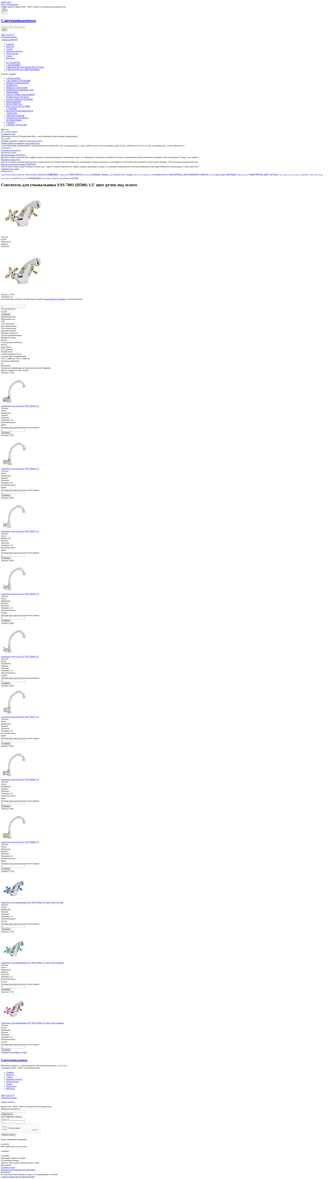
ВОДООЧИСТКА (14, 104)
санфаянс (52, 174)
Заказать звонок (8, 1135)
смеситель (76, 174)
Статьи (9, 49)
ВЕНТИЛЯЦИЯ (13, 102)
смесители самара (123, 174)
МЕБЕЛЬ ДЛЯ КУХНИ (16, 88)
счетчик (320, 175)
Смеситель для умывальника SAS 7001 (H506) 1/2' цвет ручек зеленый (32, 963)
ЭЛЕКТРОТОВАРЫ (15, 116)
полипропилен (159, 174)
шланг (75, 178)
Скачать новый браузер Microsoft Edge (18, 1177)
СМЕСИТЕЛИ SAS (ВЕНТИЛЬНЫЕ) (23, 69)
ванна (111, 175)
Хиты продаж (12, 53)
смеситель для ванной (183, 174)
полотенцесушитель (15, 174)
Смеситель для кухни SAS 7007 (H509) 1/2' (20, 656)
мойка (285, 175)
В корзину (6, 314)
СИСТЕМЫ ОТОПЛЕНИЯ (18, 81)
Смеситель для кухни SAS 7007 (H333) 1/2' (20, 406)
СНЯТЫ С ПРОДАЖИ (16, 125)
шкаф (12, 178)
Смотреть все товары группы (14, 1052)
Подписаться (7, 1114)
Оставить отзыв (8, 1167)
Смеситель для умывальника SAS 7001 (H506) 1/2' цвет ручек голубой (32, 902)
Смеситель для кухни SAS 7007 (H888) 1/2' (20, 842)
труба (17, 178)
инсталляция (5, 178)
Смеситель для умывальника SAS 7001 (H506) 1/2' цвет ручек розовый (32, 1023)
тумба (311, 175)
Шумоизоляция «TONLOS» (13, 155)
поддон (48, 178)
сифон (3, 175)
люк (43, 178)
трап (136, 175)
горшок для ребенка (61, 178)
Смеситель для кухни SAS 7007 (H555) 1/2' (20, 717)
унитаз (204, 174)
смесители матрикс (294, 175)
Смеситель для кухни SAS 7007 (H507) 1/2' (20, 531)
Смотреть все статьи (10, 169)
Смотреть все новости (11, 150)
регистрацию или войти (55, 299)
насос (140, 175)
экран (240, 175)
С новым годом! (8, 134)
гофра (61, 175)
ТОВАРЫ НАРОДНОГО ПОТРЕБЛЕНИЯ (17, 119)
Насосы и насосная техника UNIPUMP (18, 164)
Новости (10, 46)
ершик (105, 174)
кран (66, 175)
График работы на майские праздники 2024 (20, 143)
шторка (231, 174)
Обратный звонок (9, 37)
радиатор (147, 175)
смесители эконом (35, 174)
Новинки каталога (14, 51)
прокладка (220, 174)
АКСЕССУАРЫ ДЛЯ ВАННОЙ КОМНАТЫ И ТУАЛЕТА (20, 96)
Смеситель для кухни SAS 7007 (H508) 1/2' (20, 594)
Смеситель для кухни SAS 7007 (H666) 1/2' (20, 779)
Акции (9, 56)
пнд (316, 175)
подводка (35, 178)
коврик (96, 174)
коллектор (87, 175)
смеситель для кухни (263, 174)
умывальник (24, 178)
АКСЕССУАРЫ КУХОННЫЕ (19, 99)
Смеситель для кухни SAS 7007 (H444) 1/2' (20, 469)
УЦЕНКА (10, 123)
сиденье (304, 174)
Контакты (10, 58)
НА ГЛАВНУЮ (13, 62)
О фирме (10, 44)
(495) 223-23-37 (8, 35)
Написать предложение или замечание (18, 1170)
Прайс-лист (11, 1086)
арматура (246, 175)
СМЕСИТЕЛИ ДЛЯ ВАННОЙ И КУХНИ (25, 67)
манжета (212, 175)
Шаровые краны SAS (10, 160)
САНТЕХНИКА (13, 65)
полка (280, 175)
